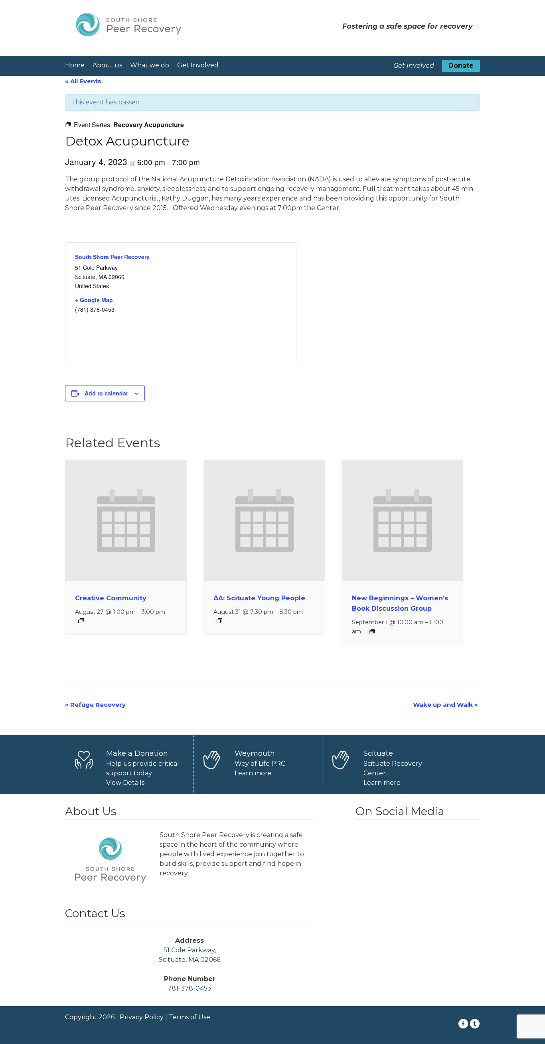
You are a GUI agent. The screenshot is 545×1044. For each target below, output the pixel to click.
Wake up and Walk (445, 704)
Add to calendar (106, 393)
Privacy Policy (142, 1017)
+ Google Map (94, 300)
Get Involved (198, 65)
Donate (461, 65)
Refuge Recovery (95, 704)
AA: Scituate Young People (259, 598)
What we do (149, 65)
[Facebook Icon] (463, 1023)
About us (107, 65)
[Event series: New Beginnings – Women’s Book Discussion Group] (372, 631)
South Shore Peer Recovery (112, 257)
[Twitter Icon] (475, 1023)
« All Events (83, 81)
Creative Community (110, 598)
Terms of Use (189, 1017)
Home (75, 65)
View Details (125, 782)
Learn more (253, 773)
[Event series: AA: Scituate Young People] (219, 620)
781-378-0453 (189, 988)
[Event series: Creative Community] (81, 620)
